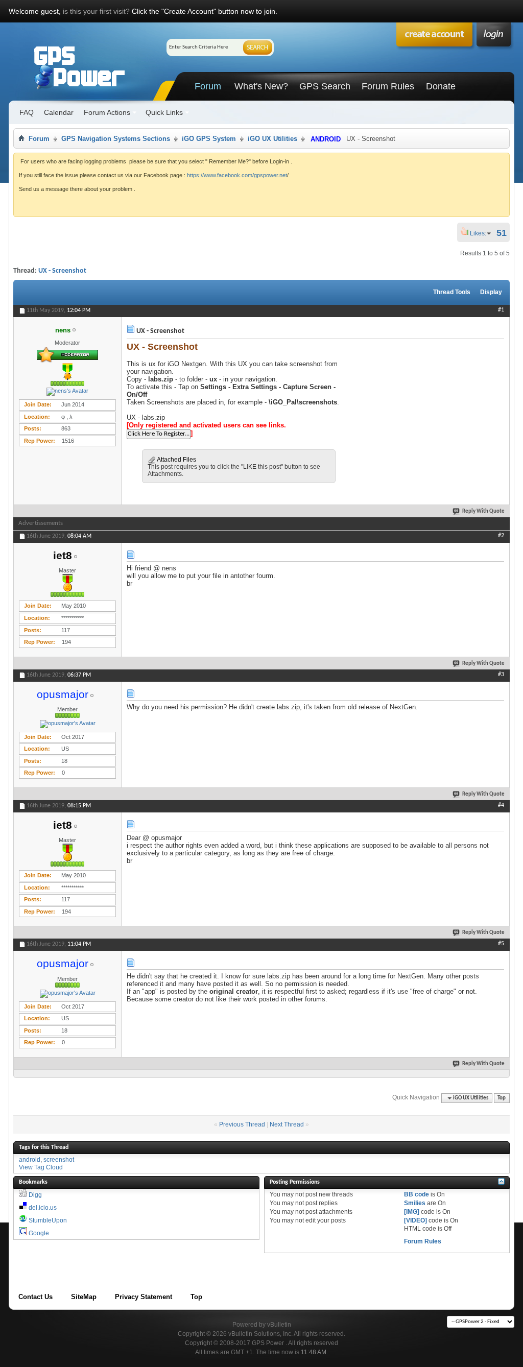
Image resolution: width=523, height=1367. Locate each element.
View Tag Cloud (41, 1167)
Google (39, 1233)
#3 (501, 674)
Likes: (481, 233)
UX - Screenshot (62, 271)
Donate (441, 86)
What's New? (261, 86)
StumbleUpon (48, 1220)
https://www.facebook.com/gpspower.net (237, 175)
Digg (35, 1194)
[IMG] (411, 1211)
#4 (501, 805)
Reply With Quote (483, 511)
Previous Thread (242, 1124)
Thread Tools (451, 292)
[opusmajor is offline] (67, 724)
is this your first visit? (96, 11)
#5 (501, 944)
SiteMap (84, 1297)
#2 (501, 536)
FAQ (26, 112)
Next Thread (287, 1124)
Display (491, 292)
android (29, 1159)
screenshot (58, 1159)
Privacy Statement (143, 1297)
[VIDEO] (415, 1220)
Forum (208, 86)
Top (501, 1098)
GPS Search (324, 86)
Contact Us (35, 1297)
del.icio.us (43, 1207)
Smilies (414, 1203)
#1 (501, 310)
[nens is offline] (67, 392)
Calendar (59, 112)
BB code (416, 1194)
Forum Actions (107, 112)
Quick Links (164, 112)
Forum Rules (388, 86)
